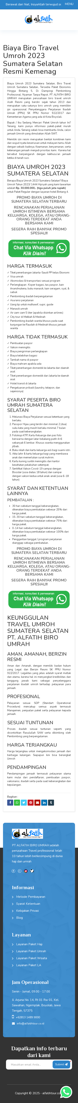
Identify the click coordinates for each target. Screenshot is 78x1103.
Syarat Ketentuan (28, 904)
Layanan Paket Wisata (31, 958)
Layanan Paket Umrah (31, 951)
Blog (19, 918)
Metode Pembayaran (30, 897)
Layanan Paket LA (28, 965)
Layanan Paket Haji (29, 944)
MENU (69, 4)
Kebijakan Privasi (27, 911)
